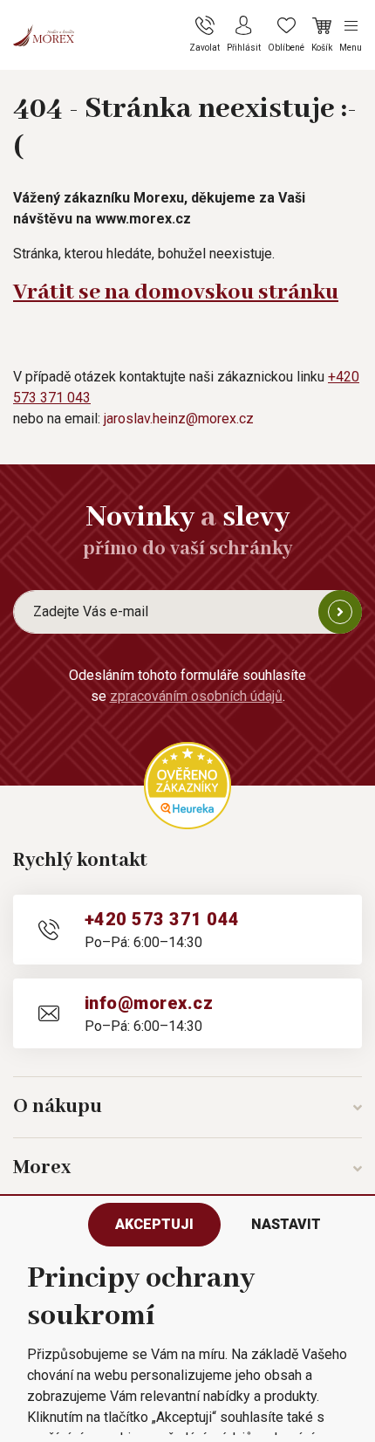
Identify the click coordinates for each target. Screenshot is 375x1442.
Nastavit (286, 1224)
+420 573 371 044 (162, 919)
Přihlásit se (340, 612)
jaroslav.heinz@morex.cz (179, 418)
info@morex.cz (149, 1002)
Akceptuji (154, 1224)
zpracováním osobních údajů (196, 696)
